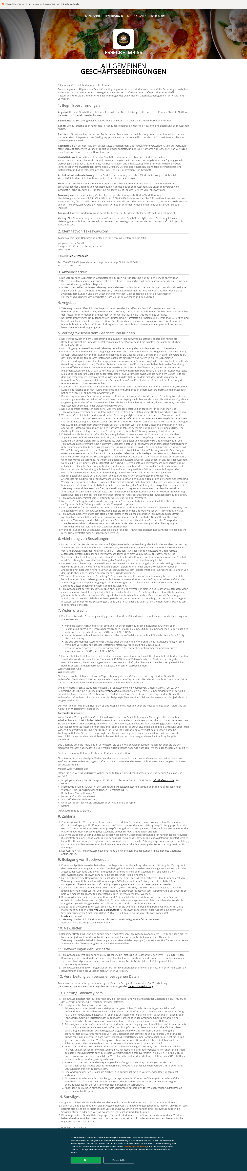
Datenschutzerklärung (140, 986)
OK (86, 1160)
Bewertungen (114, 16)
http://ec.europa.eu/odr (107, 909)
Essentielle (118, 1160)
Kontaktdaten (137, 16)
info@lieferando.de (77, 255)
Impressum (158, 16)
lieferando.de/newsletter (119, 937)
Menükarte (92, 16)
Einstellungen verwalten (135, 1146)
